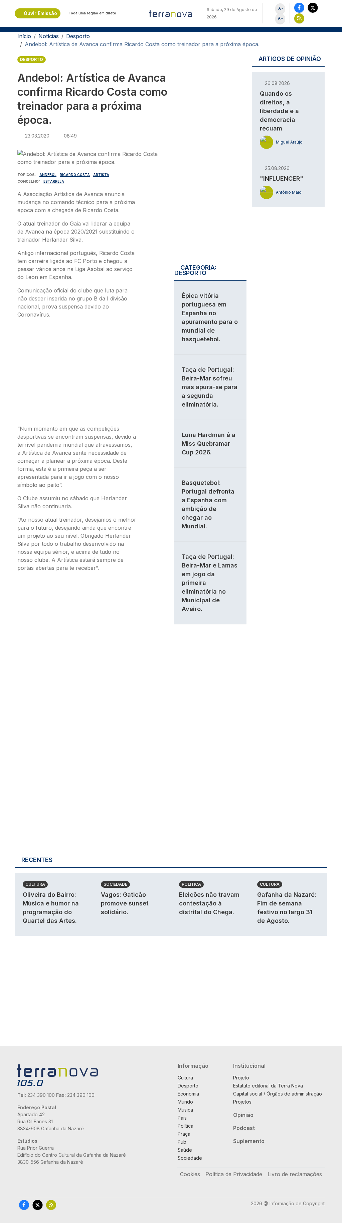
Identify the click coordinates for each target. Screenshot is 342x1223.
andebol (47, 175)
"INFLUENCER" (281, 178)
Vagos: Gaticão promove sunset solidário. (125, 903)
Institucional (249, 1065)
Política (191, 884)
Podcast (244, 1128)
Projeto (241, 1077)
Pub (182, 1142)
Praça (184, 1134)
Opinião (243, 1115)
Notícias (48, 36)
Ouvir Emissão (40, 13)
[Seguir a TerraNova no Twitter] (312, 7)
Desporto (78, 36)
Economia (188, 1094)
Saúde (185, 1150)
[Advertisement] (76, 373)
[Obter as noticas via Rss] (299, 18)
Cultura (35, 884)
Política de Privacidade (233, 1174)
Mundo (185, 1102)
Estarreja (53, 181)
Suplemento (249, 1141)
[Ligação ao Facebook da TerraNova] (299, 7)
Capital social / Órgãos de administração (277, 1094)
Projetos (242, 1102)
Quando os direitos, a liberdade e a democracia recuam (279, 111)
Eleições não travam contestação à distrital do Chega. (209, 903)
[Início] (171, 13)
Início (24, 36)
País (182, 1118)
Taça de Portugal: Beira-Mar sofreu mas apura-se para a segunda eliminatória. (209, 387)
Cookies (190, 1174)
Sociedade (115, 884)
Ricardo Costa (75, 175)
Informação (193, 1065)
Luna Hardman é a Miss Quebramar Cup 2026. (208, 443)
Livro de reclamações (295, 1174)
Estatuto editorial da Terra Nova (268, 1085)
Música (185, 1110)
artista (101, 175)
